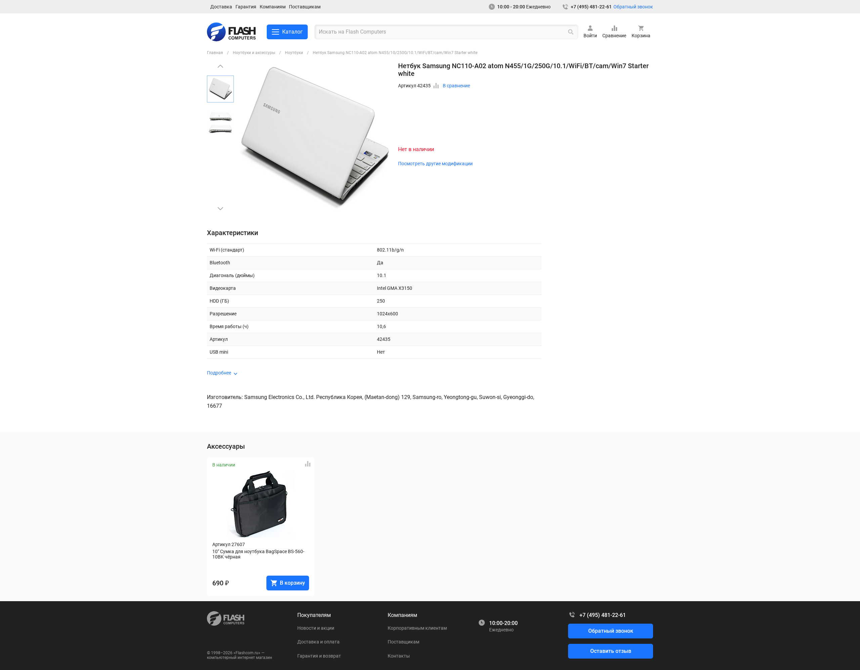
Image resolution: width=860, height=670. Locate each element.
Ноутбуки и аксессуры (254, 52)
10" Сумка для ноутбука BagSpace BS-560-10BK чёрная (258, 554)
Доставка (221, 6)
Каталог (292, 32)
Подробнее (219, 372)
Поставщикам (304, 6)
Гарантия (245, 6)
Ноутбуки (294, 52)
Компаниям (273, 6)
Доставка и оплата (318, 641)
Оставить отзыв (610, 651)
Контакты (399, 656)
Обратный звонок (633, 6)
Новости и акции (315, 628)
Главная (215, 52)
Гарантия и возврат (319, 656)
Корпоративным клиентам (417, 628)
